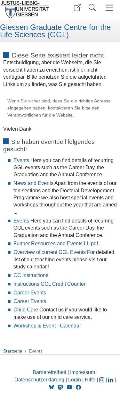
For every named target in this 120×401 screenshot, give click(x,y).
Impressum (82, 372)
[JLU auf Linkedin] (111, 379)
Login (75, 379)
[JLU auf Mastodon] (61, 386)
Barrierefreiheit (49, 372)
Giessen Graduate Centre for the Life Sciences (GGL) (55, 31)
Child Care (25, 309)
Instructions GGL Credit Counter (49, 284)
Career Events (29, 292)
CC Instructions (30, 275)
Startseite (12, 350)
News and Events (33, 183)
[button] (77, 7)
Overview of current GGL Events (49, 252)
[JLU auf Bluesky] (52, 386)
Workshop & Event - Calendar (47, 325)
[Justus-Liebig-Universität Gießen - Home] (29, 9)
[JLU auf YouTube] (69, 386)
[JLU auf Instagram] (102, 379)
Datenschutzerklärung (39, 379)
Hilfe (90, 379)
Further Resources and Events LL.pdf (55, 243)
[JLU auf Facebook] (78, 386)
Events (21, 160)
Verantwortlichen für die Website (40, 115)
